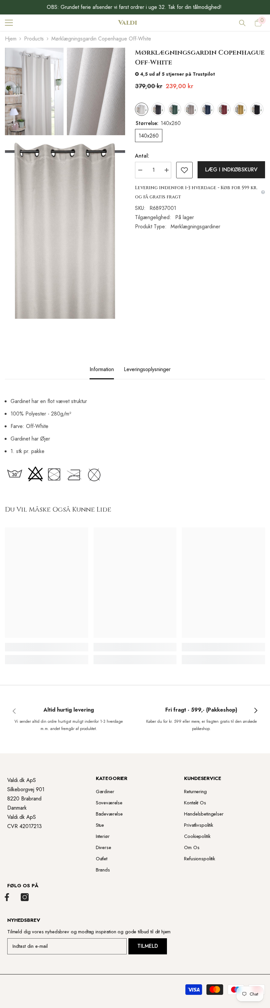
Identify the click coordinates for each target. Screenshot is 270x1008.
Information (102, 369)
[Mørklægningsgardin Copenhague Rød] (224, 109)
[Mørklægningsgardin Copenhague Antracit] (158, 109)
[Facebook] (7, 897)
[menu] (9, 23)
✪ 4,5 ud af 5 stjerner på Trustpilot (175, 74)
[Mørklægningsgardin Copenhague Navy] (207, 109)
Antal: (142, 156)
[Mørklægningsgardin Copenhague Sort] (257, 109)
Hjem (10, 38)
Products (34, 38)
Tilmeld (147, 946)
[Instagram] (25, 897)
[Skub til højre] (255, 711)
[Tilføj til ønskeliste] (184, 170)
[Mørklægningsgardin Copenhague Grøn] (174, 109)
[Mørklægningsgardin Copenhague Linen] (191, 109)
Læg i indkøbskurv (231, 169)
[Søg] (242, 23)
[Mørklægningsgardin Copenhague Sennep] (240, 109)
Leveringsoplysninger (147, 369)
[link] (46, 647)
